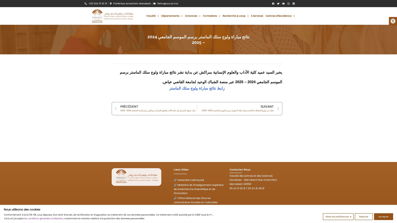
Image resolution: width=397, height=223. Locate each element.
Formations (210, 16)
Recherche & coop (234, 16)
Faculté (151, 16)
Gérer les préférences (337, 216)
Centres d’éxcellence (278, 16)
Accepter (384, 216)
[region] (198, 214)
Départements (170, 16)
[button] (393, 21)
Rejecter (363, 216)
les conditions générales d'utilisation (43, 218)
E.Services (257, 16)
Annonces (191, 16)
